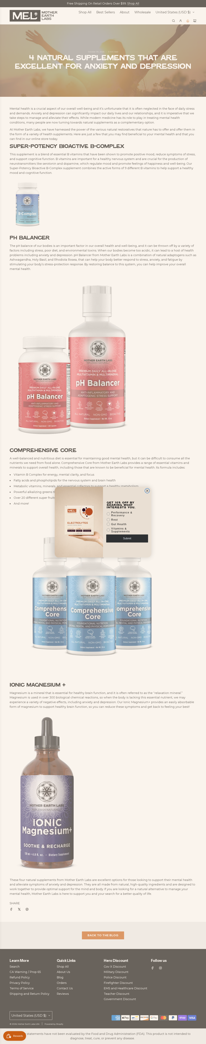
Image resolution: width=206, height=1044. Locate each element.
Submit (127, 538)
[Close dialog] (147, 490)
